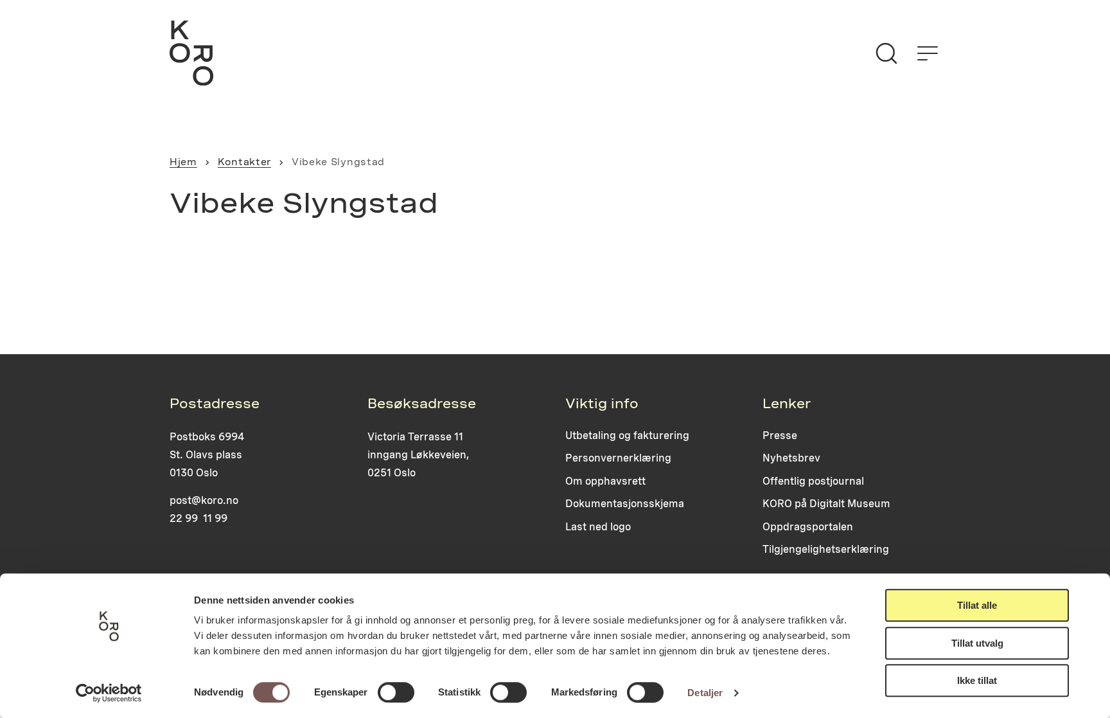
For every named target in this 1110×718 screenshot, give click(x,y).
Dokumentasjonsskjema (624, 504)
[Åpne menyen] (927, 53)
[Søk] (886, 53)
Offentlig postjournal (813, 481)
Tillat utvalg (977, 643)
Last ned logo (598, 527)
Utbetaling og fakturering (627, 435)
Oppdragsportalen (807, 527)
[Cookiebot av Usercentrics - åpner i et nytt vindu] (109, 693)
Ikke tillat (977, 680)
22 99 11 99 (198, 518)
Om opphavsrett (605, 481)
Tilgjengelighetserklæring (825, 549)
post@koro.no (204, 500)
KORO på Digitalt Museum (826, 504)
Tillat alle (977, 605)
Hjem (183, 162)
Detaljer (705, 692)
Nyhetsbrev (791, 458)
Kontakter (244, 162)
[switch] (396, 692)
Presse (779, 435)
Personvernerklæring (618, 458)
